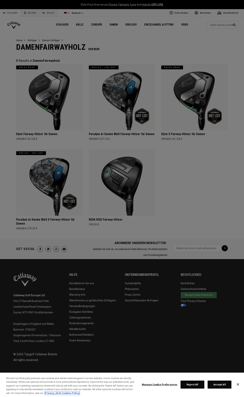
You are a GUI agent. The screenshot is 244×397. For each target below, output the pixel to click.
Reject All (192, 384)
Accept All (219, 384)
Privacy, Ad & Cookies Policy (62, 393)
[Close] (238, 384)
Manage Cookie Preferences (159, 384)
